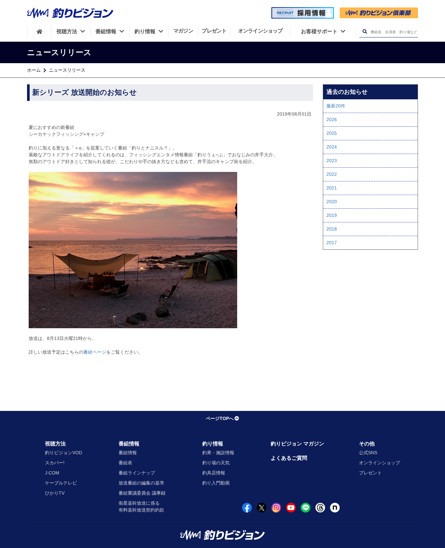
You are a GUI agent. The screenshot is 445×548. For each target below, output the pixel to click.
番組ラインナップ (137, 472)
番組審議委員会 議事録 (142, 493)
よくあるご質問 (289, 458)
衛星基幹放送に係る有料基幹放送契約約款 (141, 506)
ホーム (34, 70)
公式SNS (368, 452)
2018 (331, 229)
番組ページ (94, 352)
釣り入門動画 (216, 482)
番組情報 (129, 443)
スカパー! (55, 462)
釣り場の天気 (216, 462)
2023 (331, 160)
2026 (331, 119)
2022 (331, 174)
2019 (331, 215)
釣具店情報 (213, 472)
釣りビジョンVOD (63, 452)
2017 (331, 242)
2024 (331, 146)
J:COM (52, 472)
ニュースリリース (67, 70)
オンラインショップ (379, 462)
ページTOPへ (220, 418)
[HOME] (39, 31)
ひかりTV (55, 493)
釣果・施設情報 (218, 452)
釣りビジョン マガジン (297, 443)
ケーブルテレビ (61, 482)
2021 (331, 187)
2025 (331, 133)
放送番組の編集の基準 (141, 482)
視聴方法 (55, 443)
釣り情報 (212, 443)
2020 (331, 201)
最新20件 (335, 105)
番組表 (125, 462)
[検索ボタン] (364, 31)
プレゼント (370, 472)
